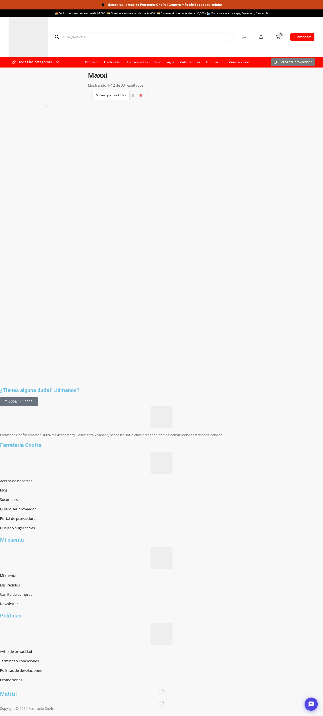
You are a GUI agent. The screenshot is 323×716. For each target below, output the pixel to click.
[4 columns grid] (141, 95)
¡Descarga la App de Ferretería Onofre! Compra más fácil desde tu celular (161, 4)
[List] (149, 95)
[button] (244, 37)
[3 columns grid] (133, 95)
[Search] (56, 37)
